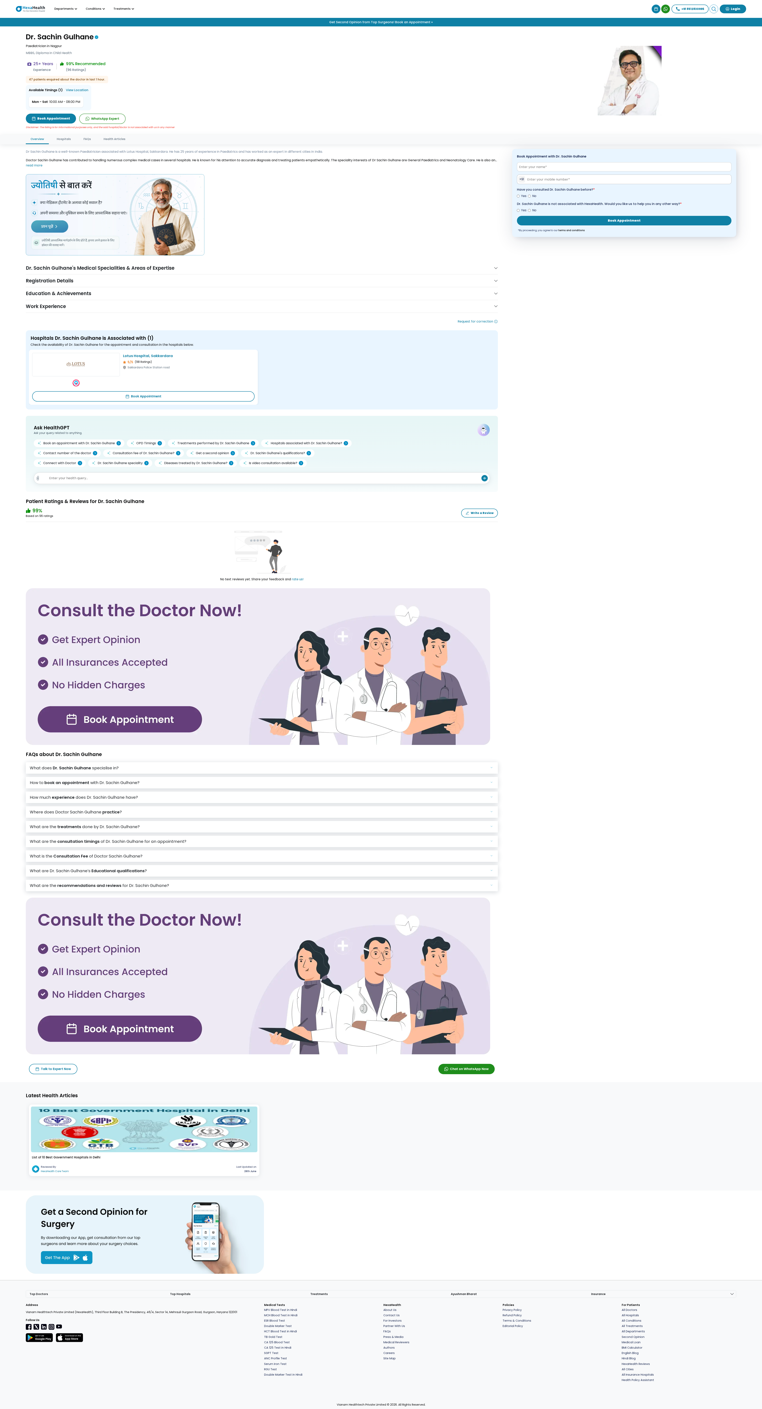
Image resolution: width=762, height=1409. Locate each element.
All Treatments (632, 1326)
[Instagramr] (51, 1327)
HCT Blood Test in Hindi (280, 1331)
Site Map (389, 1358)
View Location (77, 90)
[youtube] (59, 1326)
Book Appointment (146, 396)
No (534, 196)
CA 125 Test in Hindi (277, 1348)
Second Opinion (633, 1337)
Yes (523, 196)
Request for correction (475, 321)
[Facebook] (29, 1327)
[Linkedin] (44, 1327)
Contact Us (391, 1315)
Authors (389, 1348)
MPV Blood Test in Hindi (280, 1310)
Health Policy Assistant (638, 1380)
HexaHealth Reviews (636, 1364)
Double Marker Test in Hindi (283, 1375)
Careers (389, 1353)
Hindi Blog (629, 1358)
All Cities (628, 1369)
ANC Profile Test (275, 1358)
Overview (37, 139)
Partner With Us (394, 1326)
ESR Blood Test (274, 1321)
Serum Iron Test (275, 1364)
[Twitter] (36, 1327)
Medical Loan (631, 1342)
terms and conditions (571, 230)
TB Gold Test (273, 1337)
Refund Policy (512, 1315)
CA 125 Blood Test (277, 1342)
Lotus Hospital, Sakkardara (148, 355)
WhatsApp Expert (105, 118)
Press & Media (393, 1337)
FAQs (87, 139)
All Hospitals (630, 1315)
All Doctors (629, 1310)
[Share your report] (38, 478)
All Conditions (631, 1321)
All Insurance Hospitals (638, 1375)
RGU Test (270, 1369)
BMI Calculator (632, 1348)
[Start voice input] (484, 478)
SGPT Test (271, 1353)
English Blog (630, 1353)
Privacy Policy (512, 1310)
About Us (389, 1310)
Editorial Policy (513, 1326)
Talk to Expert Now (56, 1069)
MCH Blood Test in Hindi (280, 1315)
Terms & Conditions (517, 1321)
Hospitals (64, 139)
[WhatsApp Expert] (665, 9)
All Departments (633, 1331)
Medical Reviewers (396, 1342)
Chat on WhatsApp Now (469, 1069)
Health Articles (114, 139)
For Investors (392, 1321)
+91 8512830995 (692, 9)
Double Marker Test (278, 1326)
